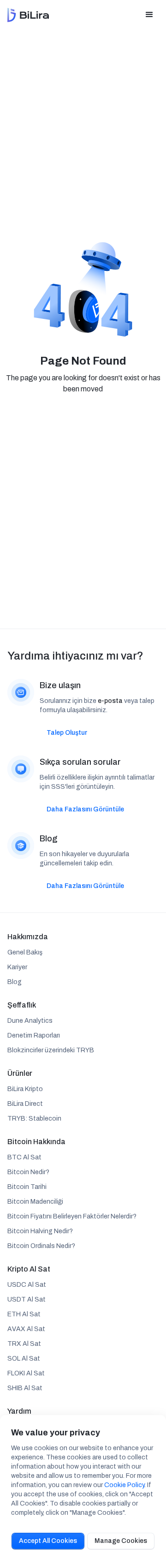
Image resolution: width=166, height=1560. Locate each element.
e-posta (110, 700)
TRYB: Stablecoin (34, 1118)
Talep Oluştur (67, 732)
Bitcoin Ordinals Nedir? (41, 1245)
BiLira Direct (25, 1103)
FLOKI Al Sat (26, 1373)
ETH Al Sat (24, 1314)
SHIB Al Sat (24, 1388)
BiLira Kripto (25, 1089)
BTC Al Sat (24, 1157)
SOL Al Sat (23, 1358)
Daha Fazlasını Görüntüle (85, 809)
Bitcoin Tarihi (27, 1186)
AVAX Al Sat (26, 1329)
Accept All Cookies (48, 1540)
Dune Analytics (30, 1020)
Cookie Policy (124, 1485)
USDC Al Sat (26, 1284)
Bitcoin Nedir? (28, 1172)
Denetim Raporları (33, 1035)
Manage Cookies (121, 1540)
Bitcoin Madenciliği (35, 1201)
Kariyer (17, 967)
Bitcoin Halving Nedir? (40, 1231)
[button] (149, 15)
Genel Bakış (24, 952)
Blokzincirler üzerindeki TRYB (50, 1050)
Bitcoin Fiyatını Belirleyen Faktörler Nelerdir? (71, 1216)
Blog (14, 981)
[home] (28, 15)
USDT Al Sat (26, 1299)
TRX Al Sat (24, 1343)
